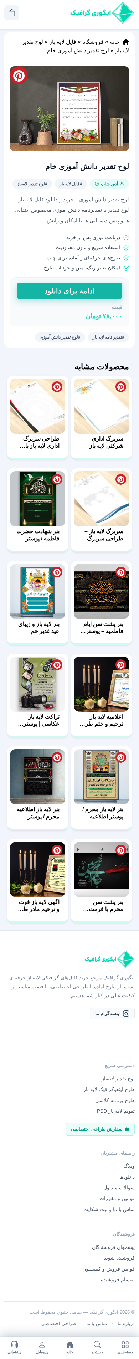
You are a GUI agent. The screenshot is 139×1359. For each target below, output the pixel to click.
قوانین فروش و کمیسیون (108, 1269)
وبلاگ (129, 1166)
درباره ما (126, 1323)
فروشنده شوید (119, 1258)
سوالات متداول (119, 1187)
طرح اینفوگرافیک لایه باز (109, 1089)
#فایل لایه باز (71, 183)
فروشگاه (93, 42)
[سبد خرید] (11, 12)
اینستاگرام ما (108, 1013)
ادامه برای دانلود (70, 291)
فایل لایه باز (62, 42)
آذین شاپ (109, 183)
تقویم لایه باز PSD (116, 1111)
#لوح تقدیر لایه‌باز (32, 183)
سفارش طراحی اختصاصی (97, 1129)
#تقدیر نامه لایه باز (108, 337)
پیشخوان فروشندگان (113, 1247)
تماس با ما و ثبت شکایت (109, 1209)
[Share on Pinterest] (120, 386)
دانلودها (127, 1177)
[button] (69, 108)
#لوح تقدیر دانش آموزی (60, 337)
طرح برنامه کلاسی (115, 1100)
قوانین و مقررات (117, 1198)
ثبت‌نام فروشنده (118, 1279)
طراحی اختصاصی (58, 1323)
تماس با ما (96, 1323)
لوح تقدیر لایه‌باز (118, 1078)
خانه (115, 42)
